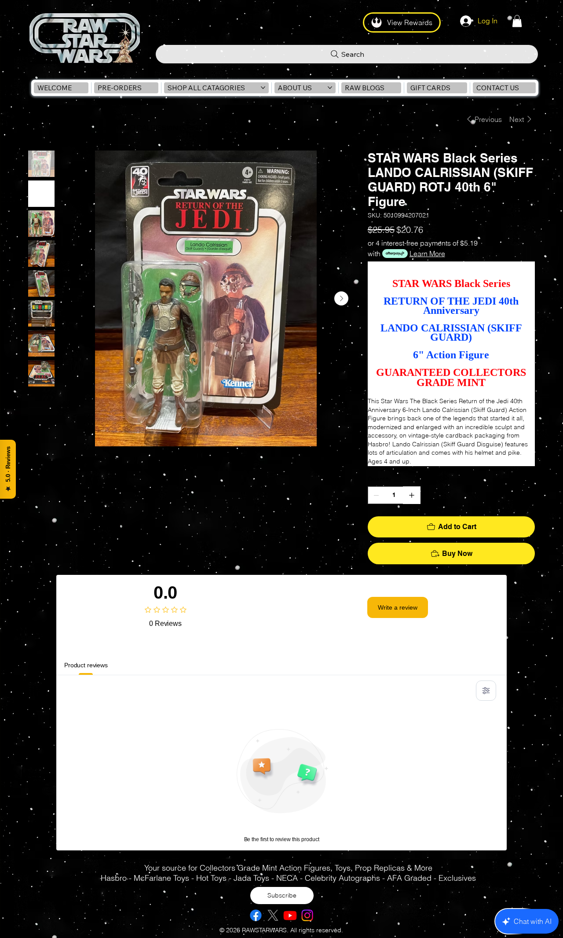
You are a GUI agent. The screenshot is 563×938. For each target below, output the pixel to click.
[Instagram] (307, 915)
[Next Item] (341, 298)
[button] (517, 21)
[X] (273, 915)
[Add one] (411, 495)
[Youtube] (290, 915)
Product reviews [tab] (86, 665)
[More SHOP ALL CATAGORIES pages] (263, 87)
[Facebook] (255, 915)
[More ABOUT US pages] (330, 87)
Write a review (397, 607)
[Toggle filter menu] (486, 691)
